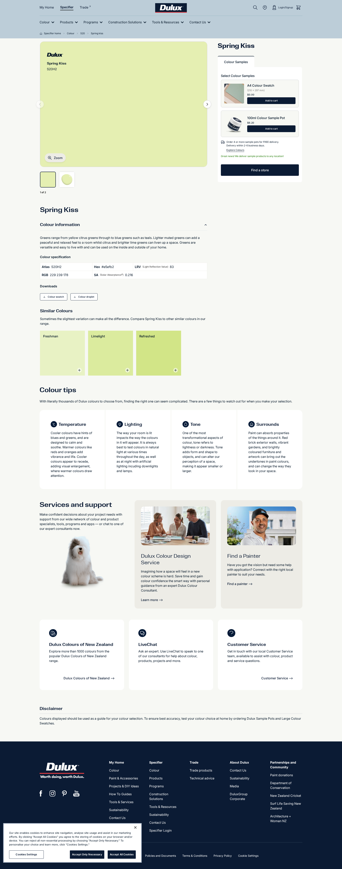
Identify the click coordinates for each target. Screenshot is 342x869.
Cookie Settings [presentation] (248, 855)
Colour (114, 770)
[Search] (255, 7)
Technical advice (202, 778)
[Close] (135, 827)
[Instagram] (53, 793)
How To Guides (120, 794)
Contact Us (117, 818)
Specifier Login (160, 830)
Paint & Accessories (123, 778)
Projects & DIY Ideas (124, 786)
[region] (72, 843)
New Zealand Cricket (285, 796)
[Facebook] (41, 793)
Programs (156, 786)
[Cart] (298, 7)
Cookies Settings (26, 854)
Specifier (66, 7)
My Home (47, 7)
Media (234, 786)
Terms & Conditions (194, 855)
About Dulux (239, 762)
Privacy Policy (223, 855)
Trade (84, 7)
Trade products (201, 770)
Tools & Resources (162, 807)
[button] (55, 157)
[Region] (265, 7)
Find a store (260, 170)
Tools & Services (121, 802)
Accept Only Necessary (87, 854)
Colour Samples (236, 62)
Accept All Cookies (122, 854)
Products (155, 778)
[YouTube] (76, 793)
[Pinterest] (64, 793)
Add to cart (271, 100)
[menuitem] (48, 22)
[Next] (207, 104)
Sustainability (119, 810)
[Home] (42, 33)
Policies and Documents (160, 855)
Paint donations (281, 775)
